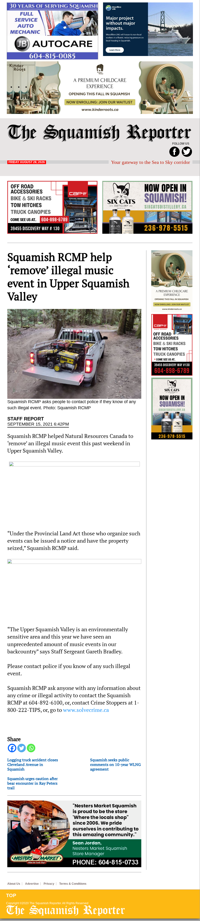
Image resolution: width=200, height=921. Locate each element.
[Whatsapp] (31, 748)
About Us (13, 883)
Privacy (49, 883)
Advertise (32, 883)
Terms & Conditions (72, 883)
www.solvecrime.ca (86, 710)
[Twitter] (21, 748)
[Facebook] (12, 748)
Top (11, 895)
